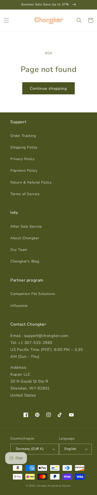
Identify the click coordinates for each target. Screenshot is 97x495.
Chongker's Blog (24, 261)
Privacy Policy (22, 158)
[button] (6, 20)
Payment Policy (23, 170)
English (70, 449)
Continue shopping (48, 88)
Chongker (41, 485)
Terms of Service (25, 194)
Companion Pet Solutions (32, 293)
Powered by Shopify (59, 485)
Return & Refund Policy (30, 182)
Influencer (19, 305)
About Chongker (24, 238)
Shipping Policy (24, 147)
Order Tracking (23, 135)
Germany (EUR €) (29, 449)
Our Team (18, 249)
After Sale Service (26, 226)
